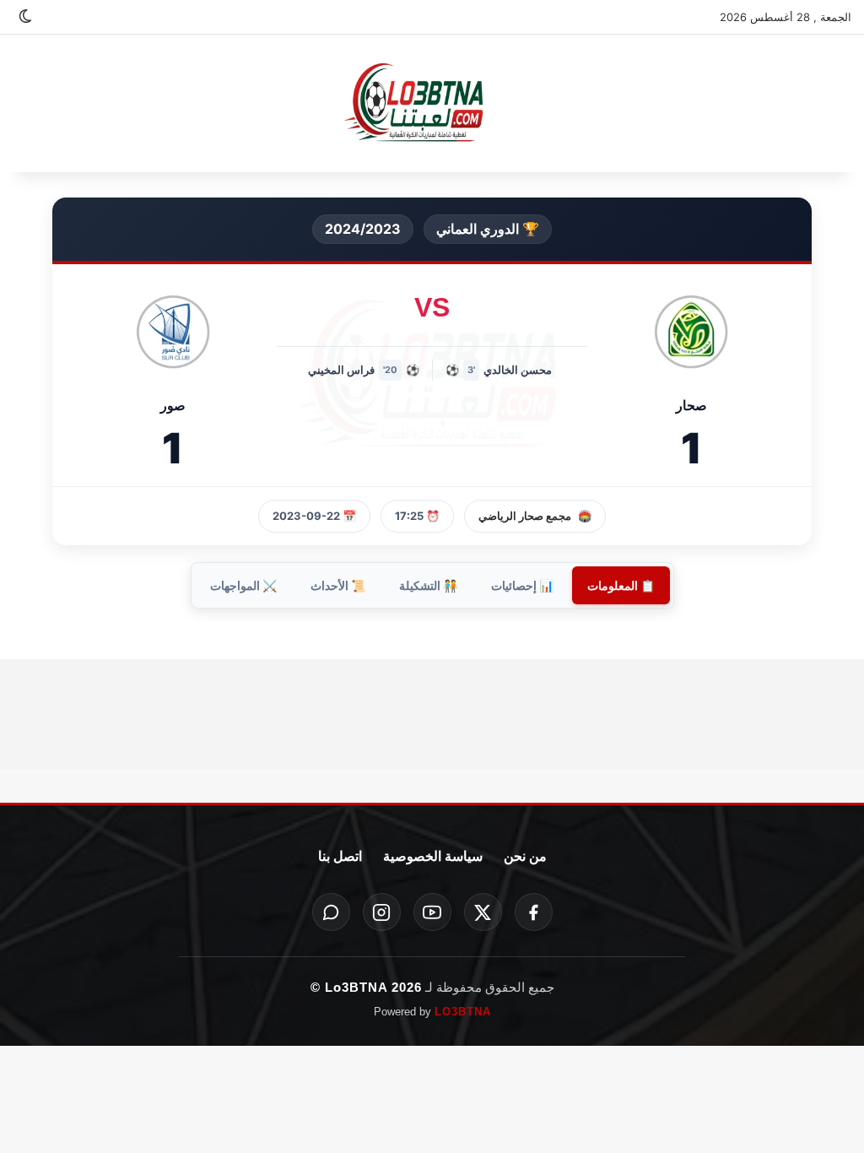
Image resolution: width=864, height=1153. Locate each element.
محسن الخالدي (517, 369)
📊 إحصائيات (522, 585)
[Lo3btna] (432, 104)
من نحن (525, 856)
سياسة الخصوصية (433, 856)
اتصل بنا (340, 856)
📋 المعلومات (621, 585)
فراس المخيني (341, 369)
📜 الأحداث (337, 585)
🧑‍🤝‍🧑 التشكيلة (428, 585)
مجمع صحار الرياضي (524, 515)
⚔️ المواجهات (243, 585)
